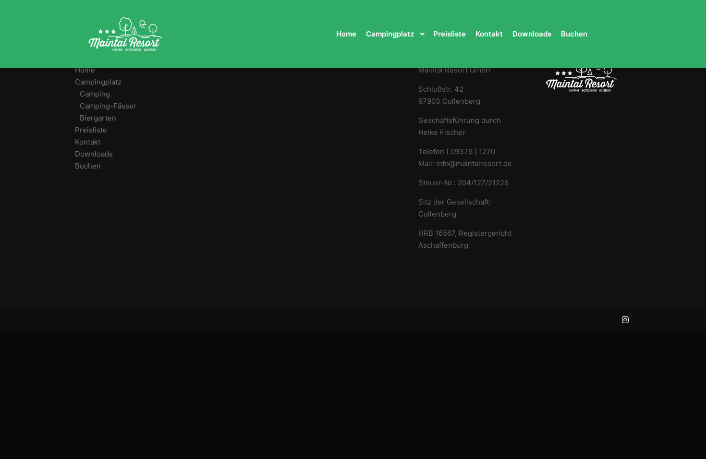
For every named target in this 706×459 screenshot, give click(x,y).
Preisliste (91, 129)
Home (85, 69)
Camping (95, 93)
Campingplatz (98, 81)
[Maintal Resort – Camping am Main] (125, 34)
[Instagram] (625, 320)
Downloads (94, 153)
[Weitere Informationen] (615, 34)
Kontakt (87, 141)
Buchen (88, 165)
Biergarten (98, 117)
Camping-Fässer (108, 105)
